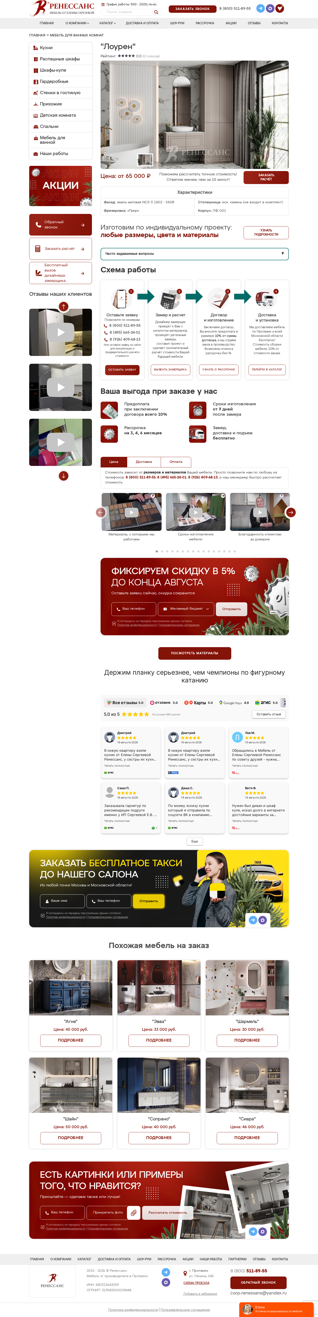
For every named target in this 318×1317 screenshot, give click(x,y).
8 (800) (248, 1271)
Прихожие (51, 104)
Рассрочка (205, 23)
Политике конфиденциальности (137, 625)
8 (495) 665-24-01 (234, 3)
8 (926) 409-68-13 (234, 14)
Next (63, 475)
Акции (231, 23)
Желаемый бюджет (187, 609)
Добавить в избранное (200, 1294)
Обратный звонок (258, 1282)
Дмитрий (188, 733)
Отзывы (254, 23)
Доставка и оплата (142, 23)
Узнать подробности (266, 232)
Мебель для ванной (52, 140)
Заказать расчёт (266, 177)
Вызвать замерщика (170, 369)
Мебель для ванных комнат (77, 35)
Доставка (144, 462)
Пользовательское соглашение (185, 1310)
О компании (76, 23)
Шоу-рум (177, 23)
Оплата (176, 462)
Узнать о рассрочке (218, 369)
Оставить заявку (122, 370)
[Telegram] (260, 9)
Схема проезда (196, 1283)
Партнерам (237, 1259)
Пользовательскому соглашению (179, 625)
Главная (47, 23)
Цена (113, 462)
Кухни (46, 48)
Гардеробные (54, 81)
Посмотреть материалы (194, 653)
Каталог (106, 23)
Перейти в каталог (267, 369)
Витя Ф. (250, 788)
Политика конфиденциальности (133, 1310)
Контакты (280, 23)
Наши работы (54, 154)
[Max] (270, 9)
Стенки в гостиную (60, 93)
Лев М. (250, 733)
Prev (63, 306)
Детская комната (58, 115)
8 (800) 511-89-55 (235, 9)
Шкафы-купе (53, 70)
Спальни (49, 126)
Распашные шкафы (60, 59)
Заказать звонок (192, 9)
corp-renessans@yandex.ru (258, 1293)
